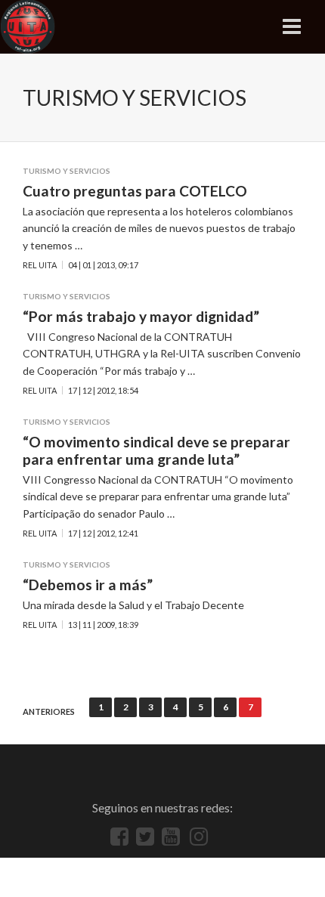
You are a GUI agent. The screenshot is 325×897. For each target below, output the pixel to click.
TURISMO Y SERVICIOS (66, 170)
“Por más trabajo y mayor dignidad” (141, 316)
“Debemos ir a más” (88, 584)
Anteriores (49, 711)
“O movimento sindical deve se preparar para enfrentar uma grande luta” (156, 450)
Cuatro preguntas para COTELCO (135, 191)
